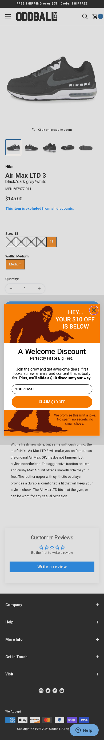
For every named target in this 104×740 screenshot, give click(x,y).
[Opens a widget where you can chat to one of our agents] (84, 730)
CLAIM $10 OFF (52, 402)
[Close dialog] (94, 310)
